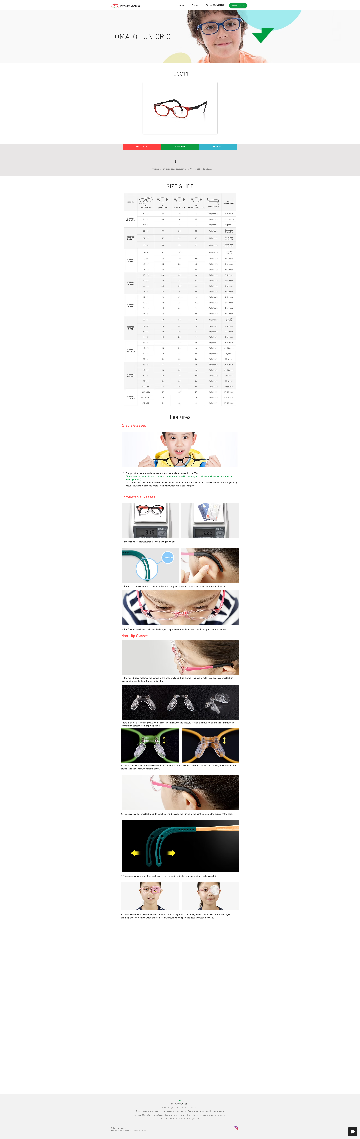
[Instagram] (236, 1128)
